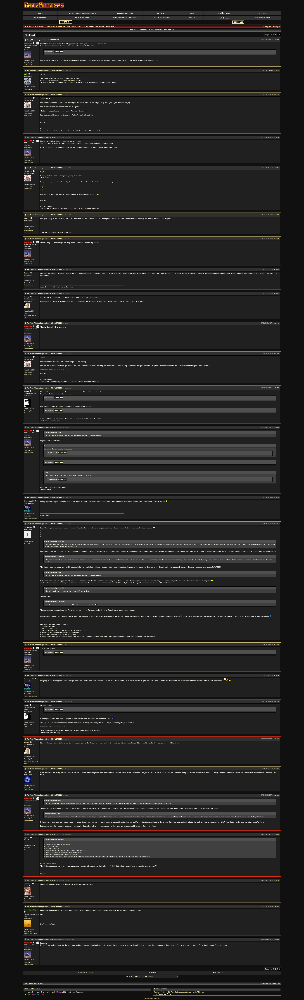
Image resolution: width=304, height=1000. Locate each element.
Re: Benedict (66, 906)
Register (268, 27)
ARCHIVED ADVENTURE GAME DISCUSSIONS (64, 27)
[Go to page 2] (280, 34)
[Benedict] (27, 894)
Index (153, 973)
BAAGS (192, 13)
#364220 (276, 214)
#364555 (276, 427)
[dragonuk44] (27, 511)
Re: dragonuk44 (67, 701)
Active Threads (155, 30)
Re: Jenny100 (66, 70)
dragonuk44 (29, 501)
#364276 (276, 293)
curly (53, 992)
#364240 (276, 238)
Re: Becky (65, 323)
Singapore (27, 901)
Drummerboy (46, 992)
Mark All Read (38, 983)
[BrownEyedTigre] (27, 926)
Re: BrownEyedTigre (68, 939)
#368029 (276, 644)
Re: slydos (65, 880)
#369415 (276, 906)
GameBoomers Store (262, 18)
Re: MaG (65, 94)
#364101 (276, 70)
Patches (192, 18)
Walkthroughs (40, 18)
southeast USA (28, 65)
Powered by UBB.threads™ (152, 998)
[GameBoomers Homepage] (238, 23)
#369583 (276, 939)
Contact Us (264, 983)
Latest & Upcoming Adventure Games (82, 13)
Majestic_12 (165, 992)
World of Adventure (162, 18)
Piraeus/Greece (28, 230)
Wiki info (70, 80)
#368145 (276, 701)
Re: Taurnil (65, 239)
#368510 (276, 768)
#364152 (276, 168)
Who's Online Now (32, 989)
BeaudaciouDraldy (184, 992)
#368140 (276, 675)
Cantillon (157, 992)
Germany (26, 850)
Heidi (26, 772)
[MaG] (27, 84)
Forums (41, 27)
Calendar (143, 30)
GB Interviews (162, 13)
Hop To (128, 976)
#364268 (276, 269)
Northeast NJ (28, 115)
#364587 (276, 497)
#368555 (276, 795)
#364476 (276, 353)
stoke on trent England (30, 518)
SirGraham (28, 527)
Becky (26, 297)
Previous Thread (86, 973)
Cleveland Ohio (28, 789)
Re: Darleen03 (66, 137)
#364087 (276, 40)
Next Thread (217, 973)
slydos (26, 838)
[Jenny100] (27, 58)
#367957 (276, 523)
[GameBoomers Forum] (65, 23)
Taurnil (26, 218)
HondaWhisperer (198, 992)
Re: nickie (65, 427)
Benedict (27, 884)
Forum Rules (28, 983)
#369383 (276, 834)
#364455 (276, 323)
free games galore (81, 18)
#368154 (276, 739)
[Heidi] (27, 782)
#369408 (276, 880)
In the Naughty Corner (30, 933)
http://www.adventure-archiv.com (52, 874)
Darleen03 (28, 98)
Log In (277, 27)
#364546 (276, 388)
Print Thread (29, 35)
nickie (26, 391)
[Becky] (27, 308)
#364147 (276, 137)
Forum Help (169, 30)
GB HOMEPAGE (30, 27)
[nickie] (27, 406)
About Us (262, 13)
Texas (25, 413)
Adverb (173, 992)
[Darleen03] (27, 108)
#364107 (276, 94)
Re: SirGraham (66, 645)
